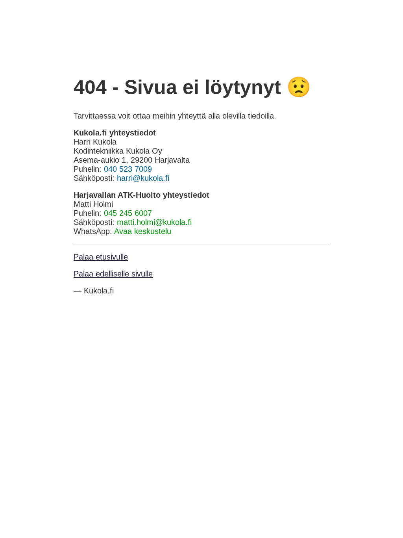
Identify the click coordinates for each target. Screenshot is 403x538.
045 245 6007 (128, 213)
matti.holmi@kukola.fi (154, 222)
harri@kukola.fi (143, 178)
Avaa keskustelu (142, 231)
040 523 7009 (128, 169)
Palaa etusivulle (101, 256)
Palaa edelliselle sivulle (113, 273)
